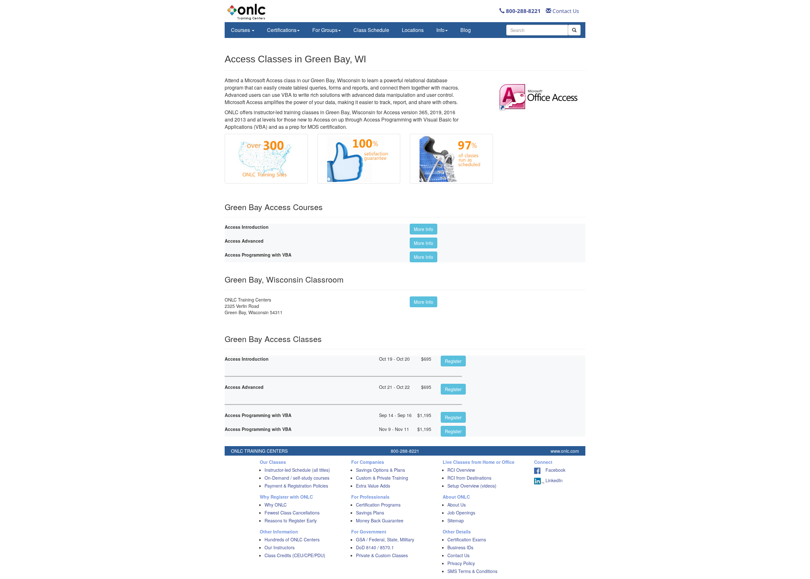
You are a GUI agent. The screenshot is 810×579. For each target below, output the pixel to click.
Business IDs (460, 547)
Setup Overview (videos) (471, 485)
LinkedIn (553, 480)
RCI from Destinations (469, 478)
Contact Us (565, 11)
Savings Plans (370, 512)
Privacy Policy (461, 563)
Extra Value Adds (373, 485)
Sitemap (455, 520)
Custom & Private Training (382, 478)
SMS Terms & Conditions (472, 571)
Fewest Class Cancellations (292, 512)
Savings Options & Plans (380, 470)
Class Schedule (371, 30)
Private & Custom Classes (382, 555)
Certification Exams (466, 539)
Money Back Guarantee (379, 520)
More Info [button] (423, 229)
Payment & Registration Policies (296, 485)
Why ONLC (276, 504)
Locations (413, 30)
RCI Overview (461, 470)
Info (440, 30)
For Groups (325, 30)
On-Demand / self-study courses (297, 478)
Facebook (552, 470)
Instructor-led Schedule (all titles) (297, 470)
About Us (456, 504)
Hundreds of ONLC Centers (292, 539)
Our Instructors (280, 547)
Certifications (281, 30)
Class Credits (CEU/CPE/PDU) (295, 555)
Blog (465, 30)
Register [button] (453, 361)
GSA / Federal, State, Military (385, 539)
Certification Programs (378, 504)
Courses (241, 30)
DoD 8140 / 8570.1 (375, 547)
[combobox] (537, 30)
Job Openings (461, 512)
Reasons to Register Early (291, 520)
